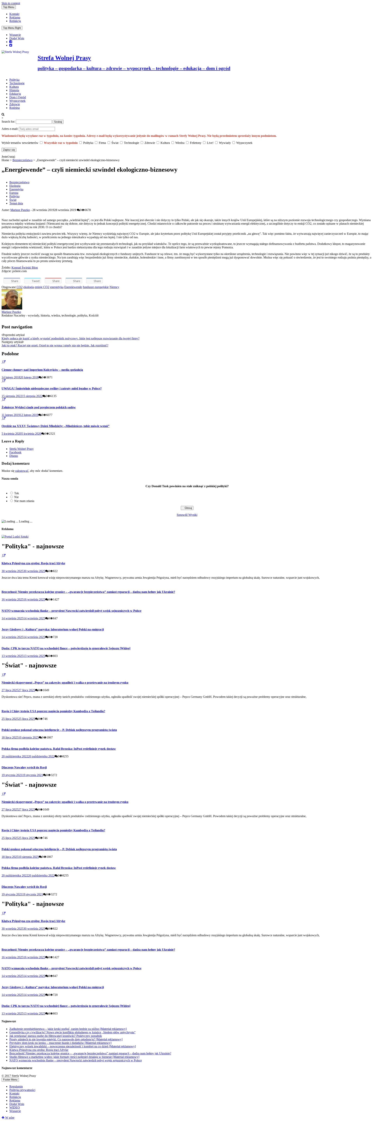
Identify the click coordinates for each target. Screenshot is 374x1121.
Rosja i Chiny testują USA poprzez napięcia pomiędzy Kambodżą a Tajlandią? (53, 711)
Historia (14, 90)
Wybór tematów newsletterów (20, 142)
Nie (16, 497)
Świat (12, 199)
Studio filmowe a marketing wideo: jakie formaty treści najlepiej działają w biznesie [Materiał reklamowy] (74, 1057)
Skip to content (11, 3)
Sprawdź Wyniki (187, 514)
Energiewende (73, 287)
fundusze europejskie (96, 287)
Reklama (14, 17)
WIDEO (14, 1107)
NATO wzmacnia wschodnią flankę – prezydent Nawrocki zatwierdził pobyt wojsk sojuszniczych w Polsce (71, 610)
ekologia (28, 287)
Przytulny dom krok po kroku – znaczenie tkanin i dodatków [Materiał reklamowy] (60, 1043)
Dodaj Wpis (16, 38)
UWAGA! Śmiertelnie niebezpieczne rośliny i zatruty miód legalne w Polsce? (52, 388)
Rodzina (14, 107)
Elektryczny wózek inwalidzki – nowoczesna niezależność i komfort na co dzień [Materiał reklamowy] (72, 1046)
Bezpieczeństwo (22, 160)
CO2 (20, 287)
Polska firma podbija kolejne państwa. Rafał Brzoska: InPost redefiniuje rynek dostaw (59, 748)
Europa (13, 192)
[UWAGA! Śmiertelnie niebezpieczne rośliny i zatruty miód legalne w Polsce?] (3, 380)
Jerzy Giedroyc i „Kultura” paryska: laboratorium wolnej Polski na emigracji (53, 629)
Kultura (14, 86)
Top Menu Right (12, 27)
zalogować (21, 470)
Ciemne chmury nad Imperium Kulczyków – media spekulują (42, 369)
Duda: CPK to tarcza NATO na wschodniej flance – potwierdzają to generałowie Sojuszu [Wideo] (66, 648)
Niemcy (114, 287)
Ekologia (14, 185)
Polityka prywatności (22, 1090)
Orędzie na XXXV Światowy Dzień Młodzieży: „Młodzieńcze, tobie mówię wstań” (55, 426)
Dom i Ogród (17, 97)
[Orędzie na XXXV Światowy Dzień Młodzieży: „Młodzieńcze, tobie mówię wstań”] (3, 418)
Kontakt (14, 14)
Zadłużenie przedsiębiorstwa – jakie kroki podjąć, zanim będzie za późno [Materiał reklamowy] (68, 1028)
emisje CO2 (42, 287)
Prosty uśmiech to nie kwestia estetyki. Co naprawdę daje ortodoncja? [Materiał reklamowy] (66, 1039)
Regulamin (16, 1086)
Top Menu (8, 7)
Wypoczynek (17, 100)
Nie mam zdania (24, 501)
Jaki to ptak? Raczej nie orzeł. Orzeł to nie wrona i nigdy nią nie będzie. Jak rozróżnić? (55, 345)
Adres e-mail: (10, 128)
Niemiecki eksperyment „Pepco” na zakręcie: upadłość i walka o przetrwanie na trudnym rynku (65, 682)
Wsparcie (15, 34)
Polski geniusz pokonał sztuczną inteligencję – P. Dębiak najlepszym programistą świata (59, 730)
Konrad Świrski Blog (24, 267)
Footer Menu (10, 1079)
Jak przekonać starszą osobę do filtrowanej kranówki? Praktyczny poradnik (55, 1035)
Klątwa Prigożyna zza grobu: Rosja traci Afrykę (33, 563)
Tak (16, 493)
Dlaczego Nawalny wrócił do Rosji (24, 767)
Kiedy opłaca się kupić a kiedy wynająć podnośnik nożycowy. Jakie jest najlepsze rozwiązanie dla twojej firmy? (70, 338)
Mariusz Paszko (20, 210)
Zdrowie (14, 104)
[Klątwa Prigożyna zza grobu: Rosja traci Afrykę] (3, 555)
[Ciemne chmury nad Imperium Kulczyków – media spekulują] (3, 362)
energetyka (57, 287)
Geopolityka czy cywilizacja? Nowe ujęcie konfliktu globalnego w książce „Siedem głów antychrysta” (72, 1032)
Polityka (14, 79)
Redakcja (15, 21)
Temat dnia (16, 203)
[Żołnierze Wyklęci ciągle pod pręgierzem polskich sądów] (3, 399)
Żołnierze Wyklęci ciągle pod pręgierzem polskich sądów (39, 407)
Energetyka (16, 189)
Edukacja (15, 93)
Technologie (17, 83)
